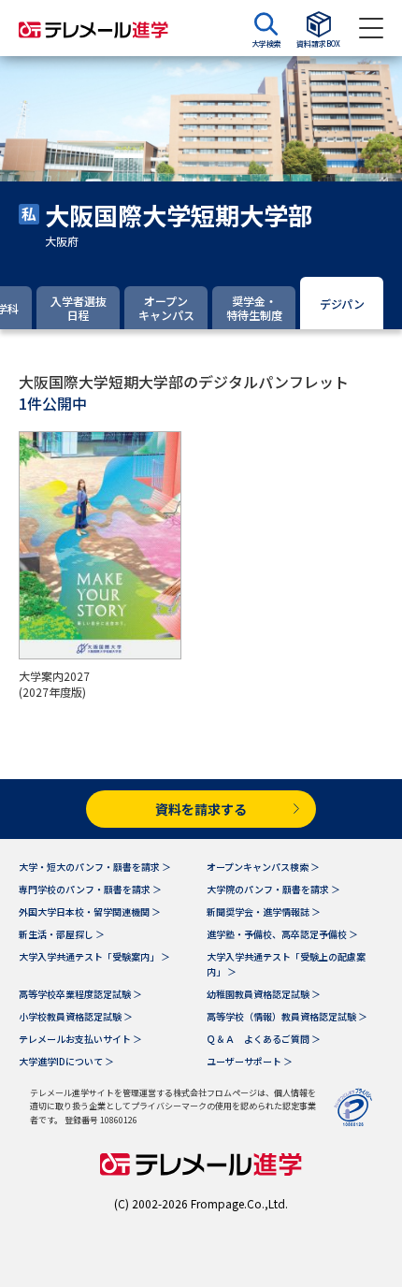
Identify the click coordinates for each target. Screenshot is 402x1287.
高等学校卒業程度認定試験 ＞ (80, 994)
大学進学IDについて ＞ (66, 1061)
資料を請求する (201, 809)
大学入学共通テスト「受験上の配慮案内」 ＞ (286, 963)
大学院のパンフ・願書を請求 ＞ (273, 889)
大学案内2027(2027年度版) (54, 684)
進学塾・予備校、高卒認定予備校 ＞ (282, 934)
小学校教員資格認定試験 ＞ (76, 1016)
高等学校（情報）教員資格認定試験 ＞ (287, 1016)
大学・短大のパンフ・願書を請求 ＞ (95, 867)
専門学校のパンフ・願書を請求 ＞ (90, 889)
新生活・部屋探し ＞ (62, 934)
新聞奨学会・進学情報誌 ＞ (264, 911)
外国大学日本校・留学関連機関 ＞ (90, 911)
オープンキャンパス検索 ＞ (263, 867)
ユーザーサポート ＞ (250, 1061)
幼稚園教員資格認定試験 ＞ (264, 994)
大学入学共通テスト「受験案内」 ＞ (94, 956)
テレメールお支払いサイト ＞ (80, 1039)
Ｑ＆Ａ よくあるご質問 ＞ (264, 1039)
